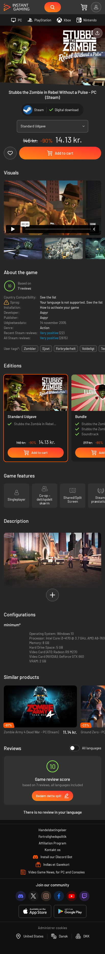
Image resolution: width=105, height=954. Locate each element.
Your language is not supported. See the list (71, 302)
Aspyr (44, 312)
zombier (30, 349)
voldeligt (88, 349)
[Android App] (70, 911)
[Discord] (21, 896)
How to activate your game (59, 307)
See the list (48, 297)
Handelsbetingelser (52, 830)
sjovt (46, 349)
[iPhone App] (35, 911)
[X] (33, 896)
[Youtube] (72, 896)
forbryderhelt (66, 349)
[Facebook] (59, 896)
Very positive (49, 333)
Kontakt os (52, 850)
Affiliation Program (52, 843)
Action (44, 328)
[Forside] (16, 7)
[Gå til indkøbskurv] (84, 7)
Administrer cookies (52, 928)
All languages (91, 748)
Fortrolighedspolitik (52, 836)
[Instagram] (46, 896)
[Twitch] (84, 896)
